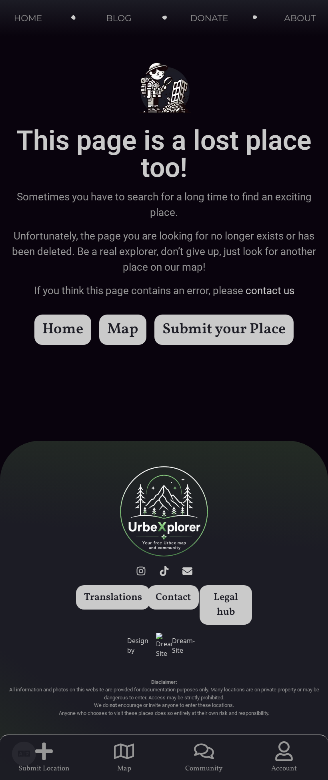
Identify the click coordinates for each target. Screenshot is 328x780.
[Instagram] (141, 571)
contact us (270, 291)
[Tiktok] (164, 571)
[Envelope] (187, 571)
